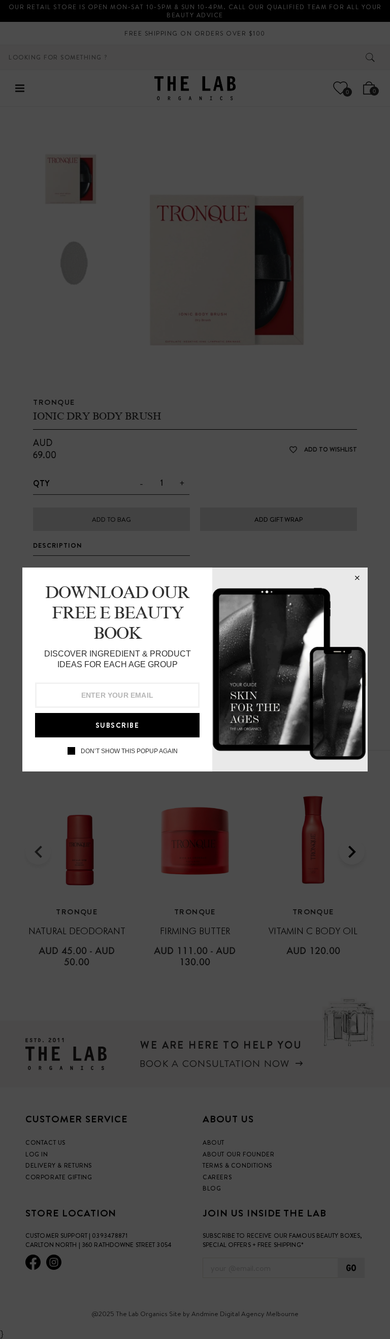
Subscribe (117, 725)
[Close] (357, 578)
